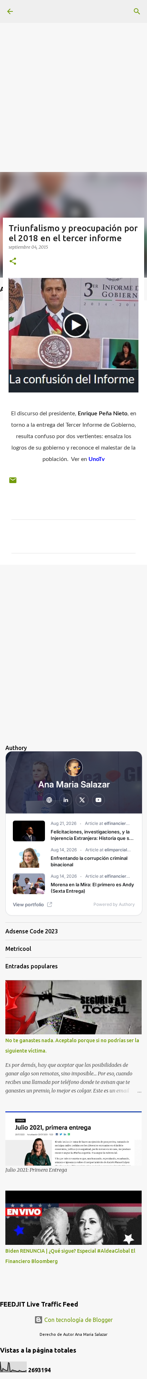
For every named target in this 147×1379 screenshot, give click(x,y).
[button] (13, 262)
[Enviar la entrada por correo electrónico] (13, 483)
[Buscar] (137, 11)
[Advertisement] (73, 73)
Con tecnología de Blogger (78, 1320)
